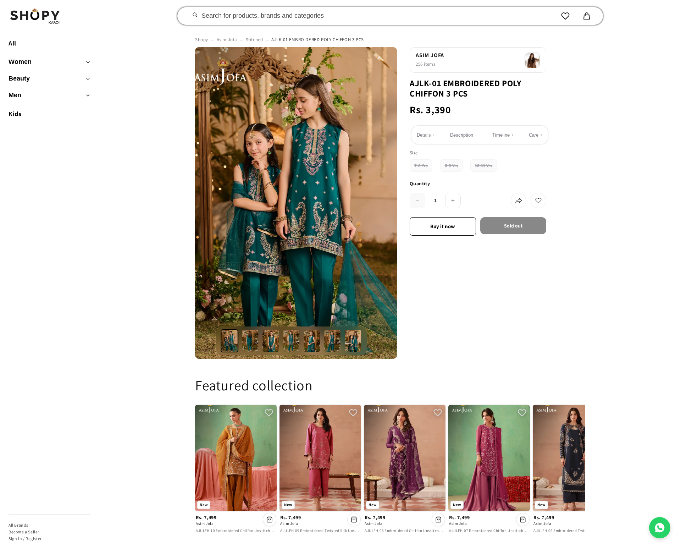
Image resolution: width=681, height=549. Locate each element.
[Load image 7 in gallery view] (353, 340)
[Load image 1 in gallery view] (230, 340)
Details (426, 135)
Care (536, 135)
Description (463, 135)
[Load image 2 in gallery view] (250, 340)
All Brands (18, 525)
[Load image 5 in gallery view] (312, 340)
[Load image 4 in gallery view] (291, 340)
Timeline (503, 135)
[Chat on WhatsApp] (659, 527)
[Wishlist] (565, 16)
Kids (15, 114)
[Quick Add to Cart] (269, 519)
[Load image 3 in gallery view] (271, 340)
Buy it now (442, 226)
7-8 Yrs (423, 167)
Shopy (201, 40)
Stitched (254, 40)
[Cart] (586, 16)
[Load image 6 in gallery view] (333, 340)
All (12, 43)
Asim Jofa (227, 40)
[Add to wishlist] (538, 200)
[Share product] (518, 200)
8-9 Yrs (454, 167)
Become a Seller (24, 531)
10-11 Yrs (486, 167)
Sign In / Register (25, 538)
